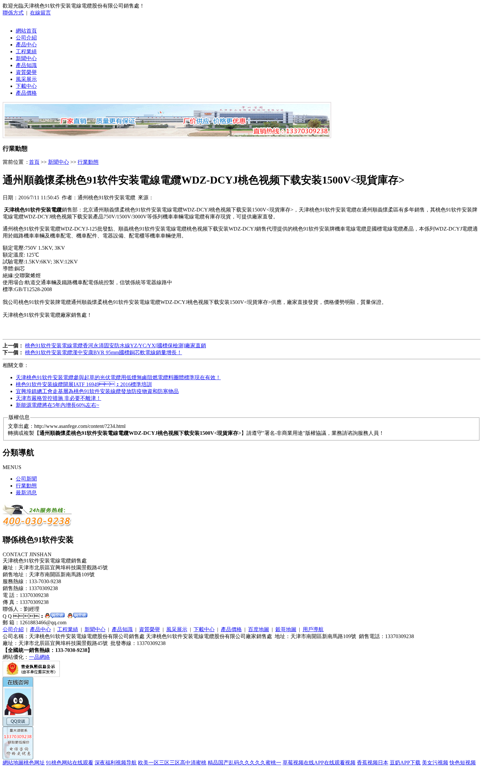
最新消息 (26, 492)
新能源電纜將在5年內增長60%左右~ (57, 405)
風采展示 (26, 79)
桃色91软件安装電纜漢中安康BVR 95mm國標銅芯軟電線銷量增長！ (103, 352)
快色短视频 (462, 762)
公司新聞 (26, 479)
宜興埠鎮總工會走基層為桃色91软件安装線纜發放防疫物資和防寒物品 (97, 391)
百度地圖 (258, 629)
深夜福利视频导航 (116, 762)
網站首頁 (26, 31)
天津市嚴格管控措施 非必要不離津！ (58, 398)
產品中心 (26, 44)
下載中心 (26, 86)
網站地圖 (13, 762)
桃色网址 (34, 762)
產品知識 (26, 65)
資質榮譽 (26, 72)
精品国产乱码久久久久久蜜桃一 (244, 762)
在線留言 (40, 12)
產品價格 (26, 93)
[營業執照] (31, 675)
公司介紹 (26, 37)
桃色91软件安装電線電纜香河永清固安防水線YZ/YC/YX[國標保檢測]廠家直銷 (115, 345)
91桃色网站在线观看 (69, 762)
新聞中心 (26, 58)
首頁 (34, 162)
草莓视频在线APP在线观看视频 (319, 762)
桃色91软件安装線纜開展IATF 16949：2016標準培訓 (84, 384)
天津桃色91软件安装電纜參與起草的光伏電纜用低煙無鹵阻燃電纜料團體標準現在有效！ (118, 377)
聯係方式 (13, 12)
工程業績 (26, 51)
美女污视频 (435, 762)
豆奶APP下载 (405, 762)
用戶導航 (313, 629)
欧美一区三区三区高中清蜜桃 (172, 762)
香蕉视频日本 (372, 762)
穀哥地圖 (285, 629)
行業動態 (88, 162)
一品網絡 (39, 657)
